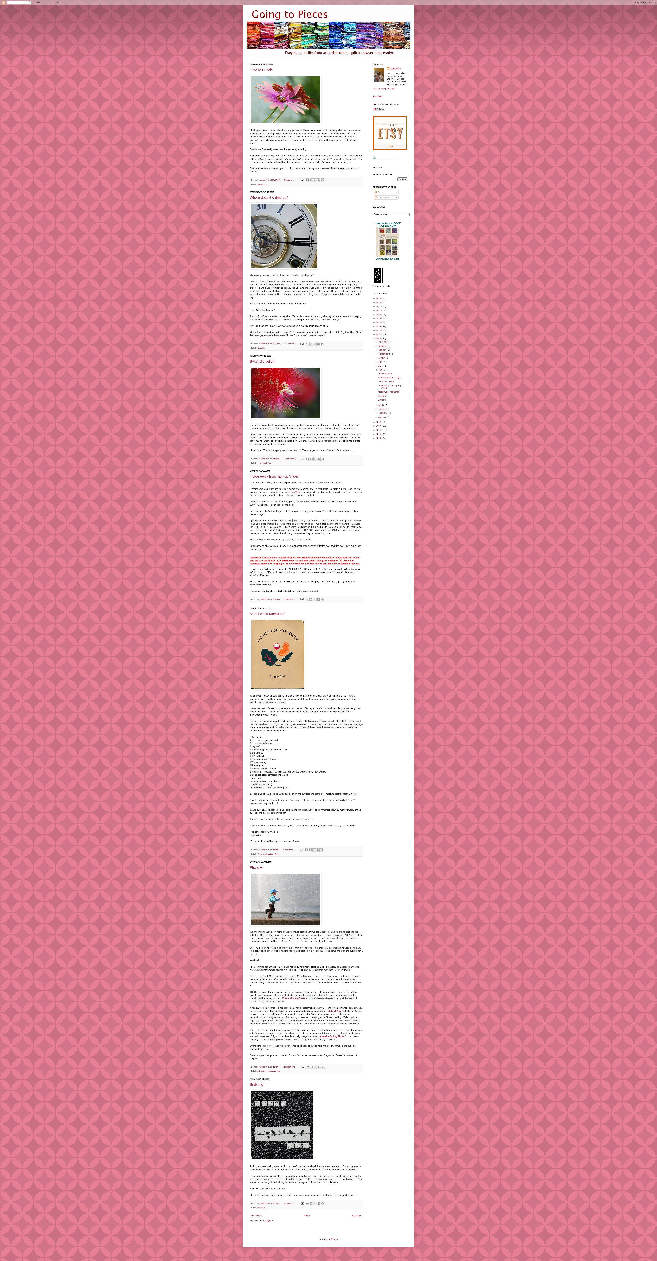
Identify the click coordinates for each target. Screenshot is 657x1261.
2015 (378, 314)
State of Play (334, 1011)
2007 (378, 426)
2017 (378, 306)
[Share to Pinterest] (322, 180)
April (380, 405)
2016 (378, 310)
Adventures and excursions (268, 1071)
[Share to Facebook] (318, 180)
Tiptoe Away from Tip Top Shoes (274, 476)
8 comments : (290, 1203)
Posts (380, 192)
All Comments (383, 197)
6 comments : (290, 599)
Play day (256, 867)
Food (277, 854)
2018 (378, 302)
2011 (378, 330)
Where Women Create (294, 998)
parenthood (262, 184)
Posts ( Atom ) (268, 1221)
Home (307, 1216)
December (383, 342)
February (382, 413)
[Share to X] (315, 180)
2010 (378, 334)
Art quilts (261, 1208)
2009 (378, 338)
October (382, 350)
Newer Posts (256, 1216)
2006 (378, 430)
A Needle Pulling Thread (332, 1036)
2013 (378, 322)
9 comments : (289, 850)
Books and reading (266, 854)
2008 (378, 422)
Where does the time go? (269, 197)
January (382, 417)
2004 (378, 438)
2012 (378, 326)
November (383, 346)
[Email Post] (302, 180)
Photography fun (264, 463)
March (381, 409)
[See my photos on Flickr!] (385, 159)
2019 (378, 298)
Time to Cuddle (261, 70)
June (381, 366)
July (380, 362)
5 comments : (290, 344)
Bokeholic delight (262, 361)
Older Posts (356, 1216)
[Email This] (307, 180)
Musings (261, 348)
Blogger (334, 1239)
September (383, 354)
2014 (378, 318)
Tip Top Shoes (294, 492)
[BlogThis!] (311, 180)
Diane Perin (395, 68)
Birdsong (256, 1084)
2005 (378, 434)
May (380, 370)
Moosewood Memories (267, 614)
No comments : (290, 1067)
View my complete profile (384, 88)
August (381, 358)
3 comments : (290, 180)
